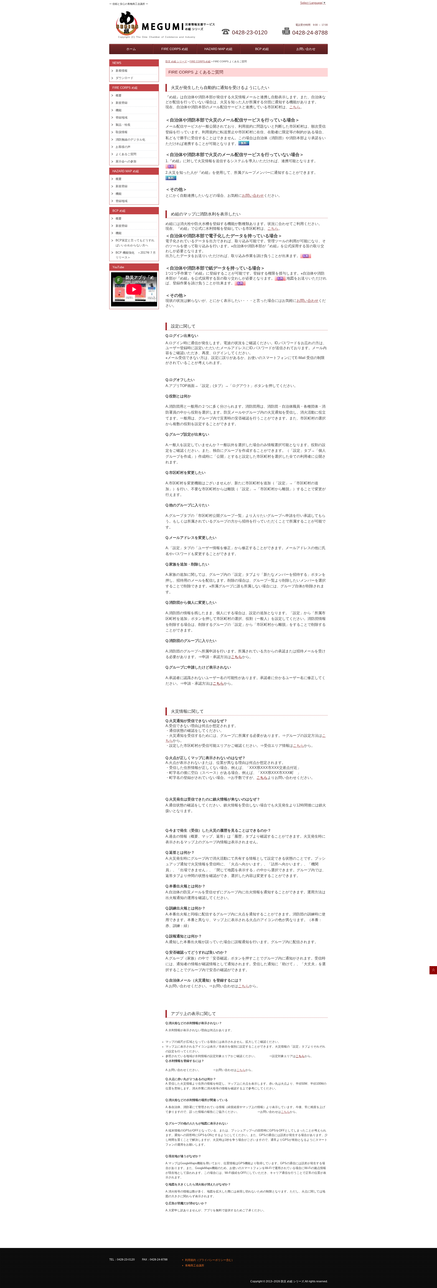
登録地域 (121, 117)
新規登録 (121, 102)
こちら (294, 107)
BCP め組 (262, 49)
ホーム (131, 49)
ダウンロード (124, 78)
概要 (119, 95)
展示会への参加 (126, 161)
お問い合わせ (305, 49)
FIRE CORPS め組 (174, 49)
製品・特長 (123, 124)
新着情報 (121, 70)
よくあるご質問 (126, 154)
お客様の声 (123, 147)
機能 (119, 110)
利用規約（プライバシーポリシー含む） (209, 1260)
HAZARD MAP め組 (218, 49)
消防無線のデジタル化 (130, 139)
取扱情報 (121, 132)
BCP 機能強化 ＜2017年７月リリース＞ (136, 255)
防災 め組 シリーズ (176, 61)
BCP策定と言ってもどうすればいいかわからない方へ (135, 243)
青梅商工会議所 (194, 1265)
